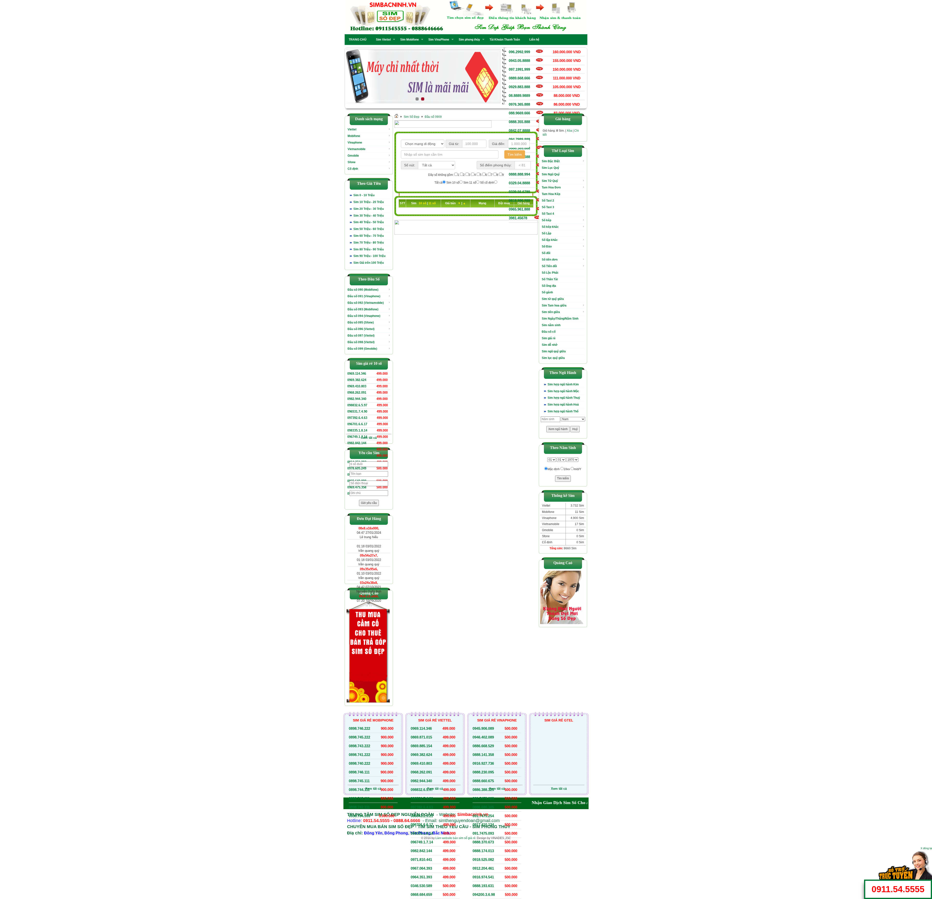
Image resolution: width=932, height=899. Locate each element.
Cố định (353, 168)
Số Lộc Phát (550, 272)
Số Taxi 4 (548, 213)
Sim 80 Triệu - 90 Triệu (368, 249)
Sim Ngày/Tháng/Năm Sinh (560, 318)
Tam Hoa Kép (551, 194)
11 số (432, 203)
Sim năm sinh (551, 325)
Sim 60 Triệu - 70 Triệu (368, 235)
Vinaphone (355, 142)
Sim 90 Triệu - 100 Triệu (369, 256)
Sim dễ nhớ (550, 345)
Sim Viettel (382, 39)
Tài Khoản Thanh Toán (505, 39)
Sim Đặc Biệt (551, 161)
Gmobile (353, 155)
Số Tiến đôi (549, 266)
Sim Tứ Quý (550, 181)
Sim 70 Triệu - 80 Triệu (368, 242)
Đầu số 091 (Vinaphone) (364, 296)
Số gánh (547, 292)
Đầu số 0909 (433, 117)
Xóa (569, 130)
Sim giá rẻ (549, 338)
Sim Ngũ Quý (551, 174)
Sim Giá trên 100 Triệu (368, 262)
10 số (423, 203)
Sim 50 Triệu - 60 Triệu (368, 229)
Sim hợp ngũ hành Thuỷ (564, 397)
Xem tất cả (369, 438)
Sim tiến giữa (551, 312)
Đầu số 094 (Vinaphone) (364, 316)
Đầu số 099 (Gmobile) (362, 348)
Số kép (546, 220)
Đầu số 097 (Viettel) (361, 335)
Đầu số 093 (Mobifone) (363, 309)
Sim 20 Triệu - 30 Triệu (368, 209)
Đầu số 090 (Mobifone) (363, 289)
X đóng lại (926, 848)
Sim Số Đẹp (411, 117)
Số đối (546, 253)
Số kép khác (550, 227)
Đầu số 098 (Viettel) (361, 342)
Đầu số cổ (549, 331)
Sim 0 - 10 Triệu (363, 195)
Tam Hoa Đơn (551, 187)
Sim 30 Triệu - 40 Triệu (368, 215)
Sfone (352, 162)
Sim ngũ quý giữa (554, 351)
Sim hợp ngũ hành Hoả (563, 404)
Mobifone (354, 136)
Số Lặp (546, 233)
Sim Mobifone (408, 39)
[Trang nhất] (396, 117)
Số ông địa (549, 286)
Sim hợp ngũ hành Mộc (563, 391)
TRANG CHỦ (357, 39)
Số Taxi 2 (548, 200)
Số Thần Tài (550, 279)
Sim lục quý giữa (553, 358)
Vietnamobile (357, 149)
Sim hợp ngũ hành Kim (563, 384)
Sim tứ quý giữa (553, 299)
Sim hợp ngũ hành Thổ (563, 411)
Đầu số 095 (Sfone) (361, 322)
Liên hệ (534, 39)
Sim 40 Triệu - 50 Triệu (368, 222)
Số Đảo (547, 246)
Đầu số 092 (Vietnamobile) (366, 303)
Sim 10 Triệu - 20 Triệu (368, 202)
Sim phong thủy (468, 39)
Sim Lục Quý (550, 168)
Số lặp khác (550, 240)
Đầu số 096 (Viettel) (361, 329)
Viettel (352, 129)
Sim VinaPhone (437, 39)
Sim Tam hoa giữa (554, 305)
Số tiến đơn (550, 259)
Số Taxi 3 (548, 207)
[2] (423, 76)
